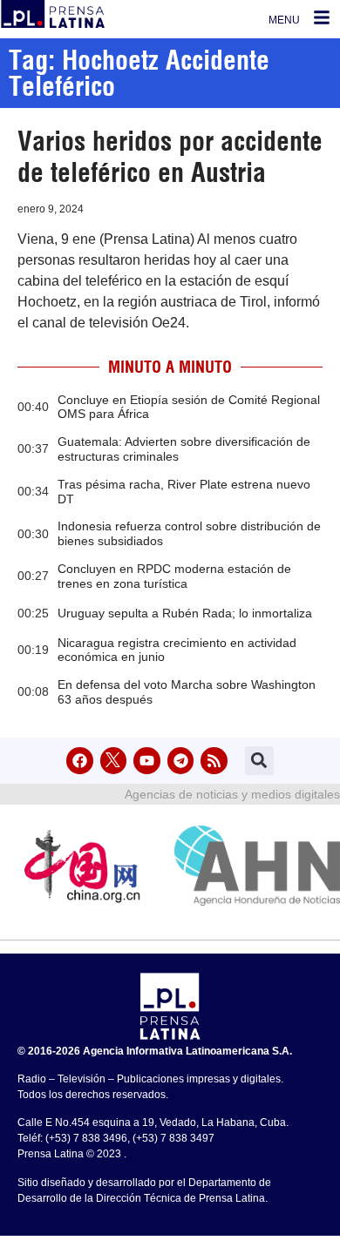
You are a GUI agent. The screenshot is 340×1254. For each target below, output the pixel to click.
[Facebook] (79, 760)
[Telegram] (180, 760)
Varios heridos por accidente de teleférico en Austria (170, 157)
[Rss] (214, 760)
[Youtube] (146, 760)
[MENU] (321, 17)
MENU (284, 20)
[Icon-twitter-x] (113, 760)
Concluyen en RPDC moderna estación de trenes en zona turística (174, 576)
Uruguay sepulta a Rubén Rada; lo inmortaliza (185, 613)
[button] (259, 760)
